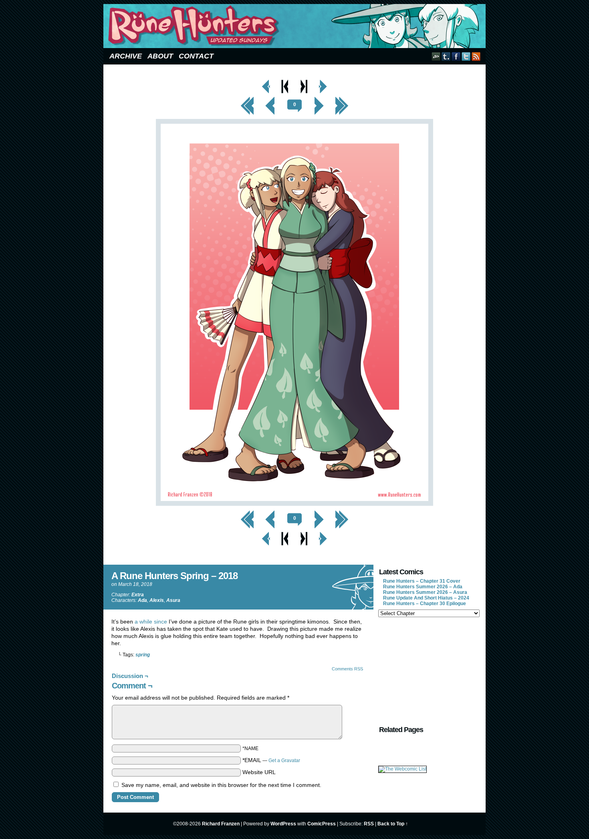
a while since (151, 621)
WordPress (283, 824)
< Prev (270, 99)
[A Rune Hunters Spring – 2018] (294, 504)
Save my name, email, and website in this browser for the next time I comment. (221, 785)
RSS (476, 56)
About (160, 56)
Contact (196, 56)
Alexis (156, 600)
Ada (142, 600)
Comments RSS (347, 668)
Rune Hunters (295, 26)
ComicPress (321, 824)
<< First (247, 99)
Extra (137, 595)
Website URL (259, 772)
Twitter (466, 56)
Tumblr (446, 56)
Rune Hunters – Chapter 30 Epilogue (424, 603)
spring (142, 655)
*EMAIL (271, 760)
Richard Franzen (221, 824)
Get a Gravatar (284, 760)
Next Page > (323, 82)
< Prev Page (266, 82)
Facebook (456, 56)
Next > (319, 99)
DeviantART (436, 56)
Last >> (342, 99)
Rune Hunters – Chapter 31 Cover (421, 581)
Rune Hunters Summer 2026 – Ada (422, 587)
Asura (173, 600)
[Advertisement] (428, 670)
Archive (125, 56)
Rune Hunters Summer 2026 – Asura (425, 592)
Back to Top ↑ (392, 824)
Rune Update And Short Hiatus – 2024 (426, 598)
